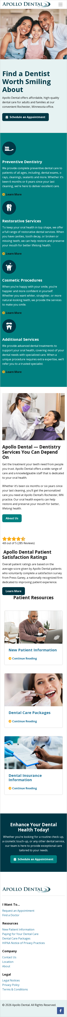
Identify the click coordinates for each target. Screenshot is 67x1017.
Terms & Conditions (15, 989)
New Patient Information (18, 929)
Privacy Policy (10, 985)
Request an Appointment (18, 911)
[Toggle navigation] (60, 4)
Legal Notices (11, 980)
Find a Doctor (10, 915)
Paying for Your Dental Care (20, 934)
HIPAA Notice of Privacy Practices (23, 943)
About (6, 966)
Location (7, 962)
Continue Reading (24, 658)
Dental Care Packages (16, 938)
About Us (12, 518)
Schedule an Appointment (27, 117)
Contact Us (9, 957)
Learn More (14, 194)
